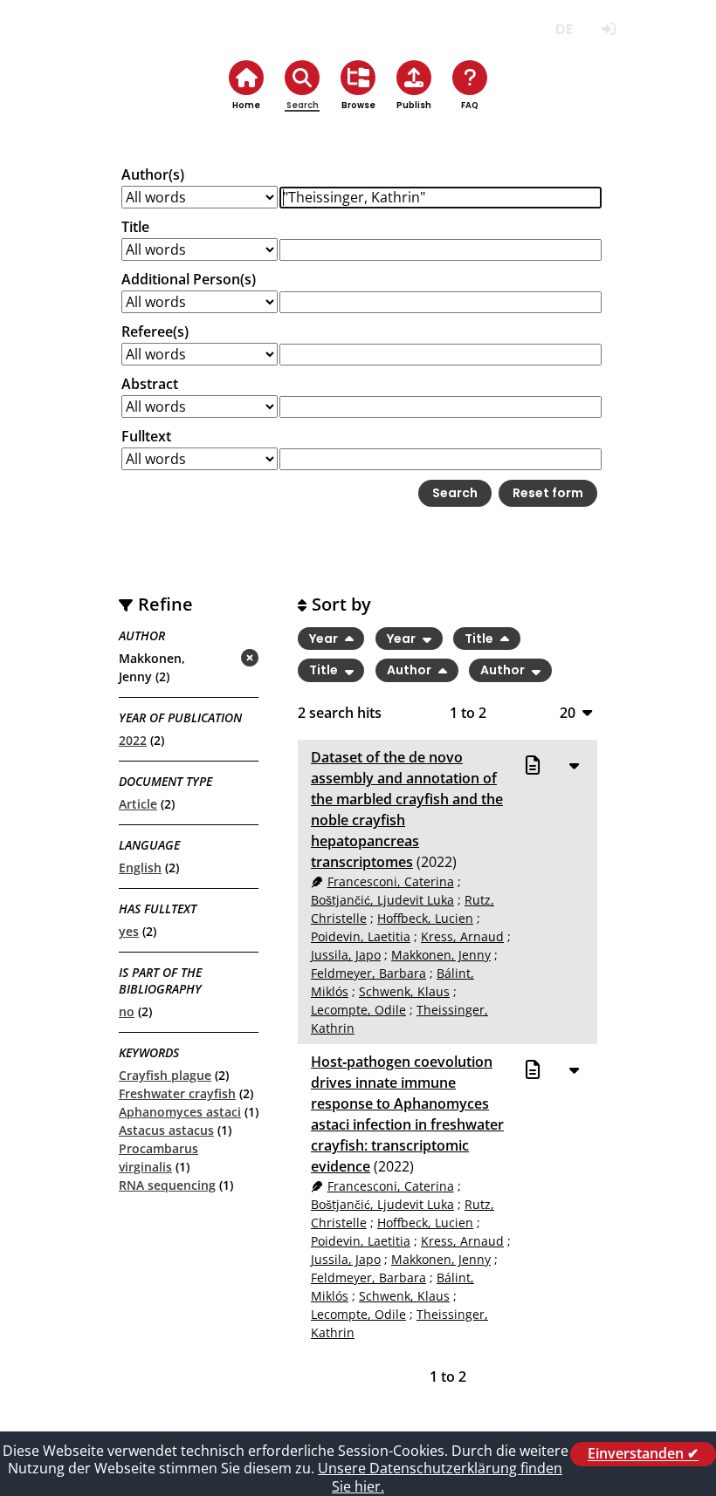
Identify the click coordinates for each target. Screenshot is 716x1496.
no (126, 1011)
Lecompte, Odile (358, 1009)
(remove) (215, 659)
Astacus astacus (166, 1130)
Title (135, 226)
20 (567, 712)
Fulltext (146, 436)
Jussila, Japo (346, 954)
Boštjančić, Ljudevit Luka (382, 899)
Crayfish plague (165, 1075)
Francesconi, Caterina (390, 881)
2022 (133, 740)
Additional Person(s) (188, 279)
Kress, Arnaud (462, 936)
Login (608, 29)
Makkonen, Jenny (441, 954)
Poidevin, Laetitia (360, 936)
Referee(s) (155, 331)
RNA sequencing (167, 1185)
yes (129, 931)
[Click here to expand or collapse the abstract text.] (573, 765)
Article (138, 804)
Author (410, 671)
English (140, 867)
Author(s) (152, 174)
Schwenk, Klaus (404, 991)
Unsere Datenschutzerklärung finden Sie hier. (440, 1477)
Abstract (149, 383)
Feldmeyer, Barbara (368, 973)
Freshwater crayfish (177, 1093)
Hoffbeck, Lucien (425, 918)
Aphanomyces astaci (180, 1111)
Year (325, 638)
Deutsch (563, 29)
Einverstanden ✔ (643, 1454)
